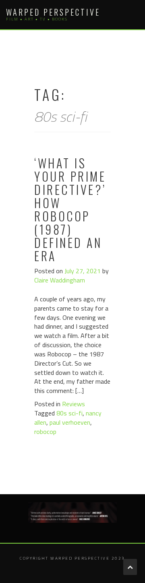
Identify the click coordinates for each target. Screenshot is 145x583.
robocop (45, 431)
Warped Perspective (53, 12)
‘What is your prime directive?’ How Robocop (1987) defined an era (70, 209)
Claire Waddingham (59, 280)
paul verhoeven (70, 422)
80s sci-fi (69, 413)
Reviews (73, 404)
